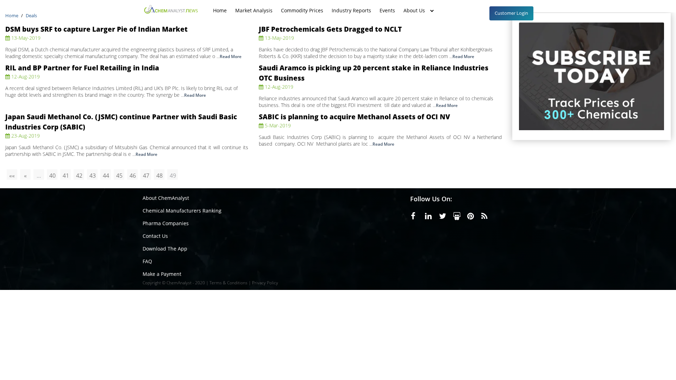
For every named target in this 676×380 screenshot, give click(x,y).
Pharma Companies (166, 223)
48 (159, 175)
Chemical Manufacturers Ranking (182, 210)
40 (52, 175)
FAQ (147, 261)
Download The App (165, 248)
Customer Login (511, 13)
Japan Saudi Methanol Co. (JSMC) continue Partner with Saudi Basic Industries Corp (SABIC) (121, 122)
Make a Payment (162, 274)
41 (66, 175)
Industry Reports (351, 7)
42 (79, 175)
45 (119, 175)
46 (133, 175)
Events (387, 7)
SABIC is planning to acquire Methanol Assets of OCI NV (354, 116)
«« (12, 175)
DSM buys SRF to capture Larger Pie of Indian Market (96, 29)
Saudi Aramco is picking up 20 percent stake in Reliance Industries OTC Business (373, 73)
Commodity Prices (302, 7)
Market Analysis (254, 7)
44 (106, 175)
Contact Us (155, 236)
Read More (231, 56)
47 (146, 175)
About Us (414, 7)
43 (92, 175)
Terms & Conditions (228, 283)
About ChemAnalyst (166, 198)
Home (220, 7)
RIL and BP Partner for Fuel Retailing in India (82, 67)
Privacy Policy (265, 283)
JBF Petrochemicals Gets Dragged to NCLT (330, 29)
